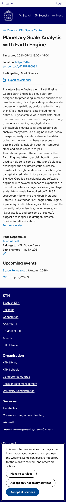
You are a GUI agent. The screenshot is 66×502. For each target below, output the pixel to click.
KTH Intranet (11, 345)
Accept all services (22, 492)
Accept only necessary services (30, 482)
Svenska (44, 15)
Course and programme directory (23, 415)
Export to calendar (19, 80)
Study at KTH (11, 302)
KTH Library (10, 362)
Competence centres (16, 376)
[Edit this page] (4, 253)
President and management (20, 383)
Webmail (8, 422)
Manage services (21, 473)
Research (8, 309)
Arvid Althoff (11, 241)
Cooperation (10, 317)
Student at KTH (12, 331)
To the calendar (12, 225)
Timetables (10, 408)
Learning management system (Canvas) (28, 429)
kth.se (6, 3)
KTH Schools (11, 369)
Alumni (7, 338)
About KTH (10, 324)
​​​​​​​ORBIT (7, 277)
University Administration (18, 390)
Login (59, 3)
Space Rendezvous (15, 270)
